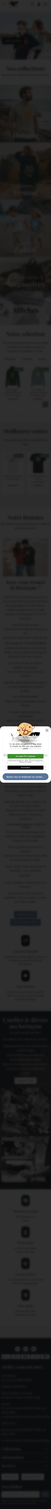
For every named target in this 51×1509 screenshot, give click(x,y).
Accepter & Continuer (25, 756)
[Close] (47, 730)
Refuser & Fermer (25, 762)
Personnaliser (25, 768)
